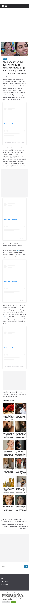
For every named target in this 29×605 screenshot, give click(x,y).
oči (19, 305)
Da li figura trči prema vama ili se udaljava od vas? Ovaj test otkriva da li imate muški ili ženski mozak (14, 526)
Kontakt (3, 578)
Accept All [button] (13, 601)
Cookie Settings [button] (6, 601)
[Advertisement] (14, 26)
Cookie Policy (4, 581)
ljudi (4, 316)
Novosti (4, 58)
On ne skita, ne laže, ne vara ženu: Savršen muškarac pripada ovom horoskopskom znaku (15, 520)
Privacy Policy (4, 584)
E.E (11, 76)
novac (18, 250)
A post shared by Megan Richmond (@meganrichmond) (16, 238)
